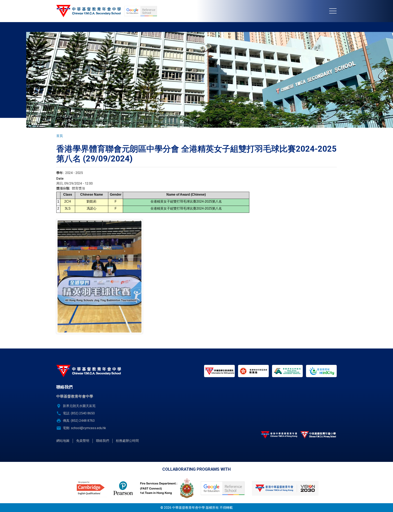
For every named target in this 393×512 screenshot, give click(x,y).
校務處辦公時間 (127, 441)
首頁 (59, 136)
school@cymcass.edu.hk (88, 428)
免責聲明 (82, 441)
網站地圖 (62, 441)
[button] (99, 276)
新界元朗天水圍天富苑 (79, 406)
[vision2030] (285, 488)
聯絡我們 (102, 441)
